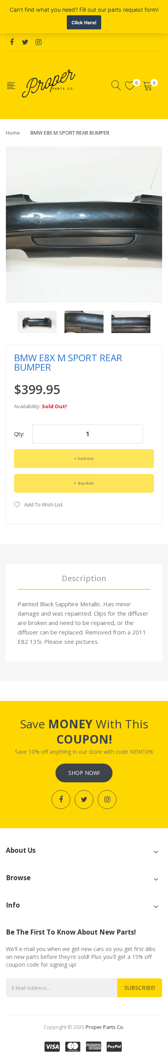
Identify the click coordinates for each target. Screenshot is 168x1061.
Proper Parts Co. (105, 1026)
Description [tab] (84, 578)
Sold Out (86, 458)
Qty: (19, 434)
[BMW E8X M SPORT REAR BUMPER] (37, 321)
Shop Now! (84, 772)
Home (13, 132)
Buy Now (85, 483)
